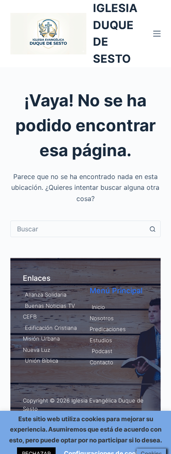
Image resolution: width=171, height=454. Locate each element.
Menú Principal (116, 290)
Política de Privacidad (83, 425)
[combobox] (78, 229)
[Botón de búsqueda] (152, 229)
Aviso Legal (37, 425)
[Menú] (157, 33)
